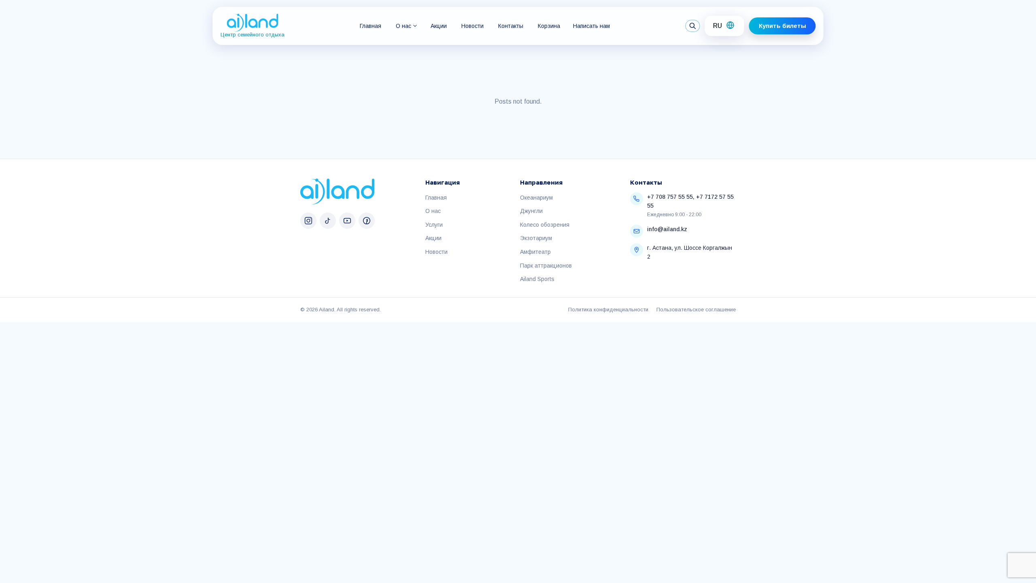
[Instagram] (308, 221)
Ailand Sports (537, 279)
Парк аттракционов (546, 265)
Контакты (510, 26)
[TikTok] (328, 221)
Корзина (549, 26)
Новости (472, 26)
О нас (403, 26)
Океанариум (536, 197)
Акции (439, 26)
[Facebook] (367, 221)
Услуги (434, 224)
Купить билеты (782, 25)
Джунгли (531, 211)
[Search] (693, 26)
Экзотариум (536, 238)
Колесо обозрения (544, 224)
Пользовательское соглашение (696, 309)
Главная (370, 26)
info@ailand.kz (667, 229)
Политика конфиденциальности (608, 309)
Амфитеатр (535, 252)
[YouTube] (347, 221)
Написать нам (591, 26)
